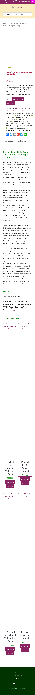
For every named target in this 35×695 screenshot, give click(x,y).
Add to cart (18, 99)
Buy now (10, 103)
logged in (15, 310)
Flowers (17, 108)
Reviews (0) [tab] (22, 141)
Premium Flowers (19, 110)
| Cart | (17, 670)
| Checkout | (17, 673)
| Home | (17, 678)
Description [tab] (9, 141)
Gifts (10, 23)
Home (5, 23)
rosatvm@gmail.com (24, 1)
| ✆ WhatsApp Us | (17, 675)
